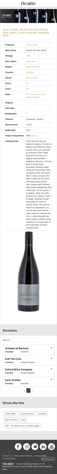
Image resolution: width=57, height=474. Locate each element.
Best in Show (32, 78)
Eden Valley (31, 61)
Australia (30, 72)
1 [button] (28, 390)
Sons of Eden (32, 45)
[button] (32, 390)
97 (27, 83)
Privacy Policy (41, 455)
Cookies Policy (9, 458)
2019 (28, 56)
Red (28, 89)
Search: (6, 340)
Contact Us (7, 455)
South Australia (33, 67)
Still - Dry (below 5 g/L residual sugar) (22, 425)
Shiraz (34, 135)
